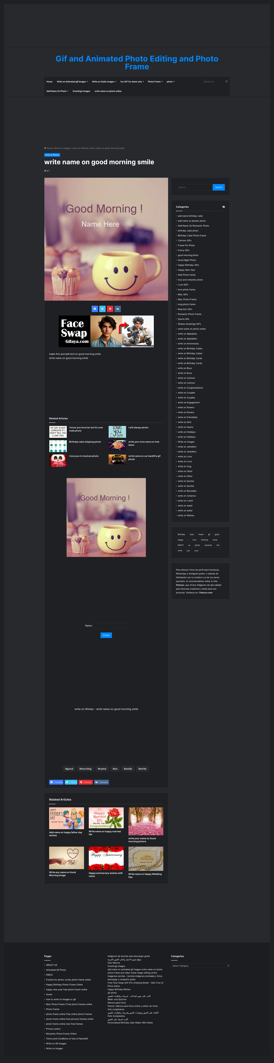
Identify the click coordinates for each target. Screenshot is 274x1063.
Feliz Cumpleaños (116, 1016)
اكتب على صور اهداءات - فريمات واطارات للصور (129, 996)
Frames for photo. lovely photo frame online (68, 979)
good (70, 768)
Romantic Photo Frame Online (61, 1033)
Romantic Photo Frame (189, 314)
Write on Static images (103, 81)
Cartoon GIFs (184, 240)
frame (201, 534)
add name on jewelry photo (192, 221)
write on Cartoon (186, 378)
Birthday (181, 534)
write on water (185, 505)
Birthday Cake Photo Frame (192, 235)
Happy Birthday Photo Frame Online (64, 984)
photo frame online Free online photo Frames (69, 1014)
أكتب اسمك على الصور (118, 1019)
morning (86, 768)
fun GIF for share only (131, 81)
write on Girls (184, 422)
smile (128, 768)
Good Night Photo (187, 260)
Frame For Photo (186, 245)
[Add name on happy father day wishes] (66, 818)
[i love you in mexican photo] (58, 460)
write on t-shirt (185, 500)
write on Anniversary (188, 343)
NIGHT (181, 545)
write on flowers (186, 407)
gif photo (112, 992)
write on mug (184, 466)
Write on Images (54, 1048)
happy (180, 540)
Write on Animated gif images (71, 81)
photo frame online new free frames (64, 1024)
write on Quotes (186, 481)
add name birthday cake (190, 216)
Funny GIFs (183, 250)
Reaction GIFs (185, 309)
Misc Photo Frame (187, 299)
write (143, 768)
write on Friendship (187, 417)
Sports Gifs (183, 319)
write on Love (185, 456)
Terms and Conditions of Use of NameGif (67, 1038)
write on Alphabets (187, 333)
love (194, 540)
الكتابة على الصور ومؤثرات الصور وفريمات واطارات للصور (133, 1012)
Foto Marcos (114, 962)
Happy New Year (186, 270)
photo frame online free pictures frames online (69, 1019)
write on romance (187, 496)
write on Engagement (189, 402)
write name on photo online (108, 91)
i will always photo (138, 427)
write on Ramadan (187, 491)
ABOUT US (51, 965)
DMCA (49, 975)
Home (49, 81)
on (115, 768)
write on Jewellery (187, 446)
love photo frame (186, 289)
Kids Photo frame (187, 275)
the (218, 545)
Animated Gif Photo (56, 970)
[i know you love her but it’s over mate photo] (58, 432)
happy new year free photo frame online (66, 989)
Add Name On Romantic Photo (193, 225)
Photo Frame (154, 81)
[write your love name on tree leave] (117, 445)
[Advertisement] (137, 26)
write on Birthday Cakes (190, 348)
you (188, 550)
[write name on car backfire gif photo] (117, 459)
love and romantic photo (190, 279)
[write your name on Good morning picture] (145, 821)
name (102, 768)
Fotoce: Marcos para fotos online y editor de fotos (133, 1006)
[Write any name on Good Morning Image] (66, 858)
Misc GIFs (183, 294)
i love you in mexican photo (84, 456)
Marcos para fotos (117, 1002)
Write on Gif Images (56, 1043)
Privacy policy (53, 1029)
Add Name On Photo (56, 91)
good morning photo (188, 255)
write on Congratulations (190, 387)
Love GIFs (183, 284)
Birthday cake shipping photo (85, 441)
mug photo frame (187, 304)
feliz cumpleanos (116, 1009)
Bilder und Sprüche (117, 999)
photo (170, 81)
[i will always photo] (117, 432)
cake (192, 534)
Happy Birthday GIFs (188, 265)
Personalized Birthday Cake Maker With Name (130, 1022)
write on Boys (185, 368)
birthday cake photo (188, 230)
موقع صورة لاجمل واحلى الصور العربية (124, 959)
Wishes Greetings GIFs (189, 324)
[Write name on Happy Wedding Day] (145, 859)
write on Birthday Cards (190, 358)
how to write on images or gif (61, 999)
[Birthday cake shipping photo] (58, 446)
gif (209, 534)
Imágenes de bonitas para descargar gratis (129, 956)
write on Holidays (187, 432)
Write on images (62, 148)
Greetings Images (81, 91)
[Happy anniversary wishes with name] (106, 858)
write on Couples (186, 392)
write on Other (185, 471)
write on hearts (185, 427)
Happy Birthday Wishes (119, 989)
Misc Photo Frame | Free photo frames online (69, 1004)
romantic (208, 545)
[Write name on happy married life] (106, 817)
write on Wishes (80, 148)
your (196, 550)
